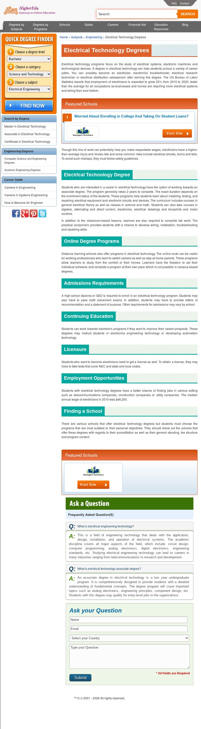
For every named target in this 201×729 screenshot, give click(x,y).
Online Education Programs (29, 10)
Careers (113, 24)
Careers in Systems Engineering (26, 195)
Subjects (77, 37)
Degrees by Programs (40, 26)
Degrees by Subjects (16, 26)
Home (64, 37)
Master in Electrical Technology (25, 126)
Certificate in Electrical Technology (27, 141)
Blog (185, 24)
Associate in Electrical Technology (27, 134)
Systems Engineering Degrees (22, 170)
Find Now (28, 105)
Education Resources (161, 26)
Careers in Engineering (20, 187)
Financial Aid (137, 24)
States (89, 24)
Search (188, 14)
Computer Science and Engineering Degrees (25, 160)
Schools (64, 24)
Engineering (94, 37)
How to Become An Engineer (23, 202)
